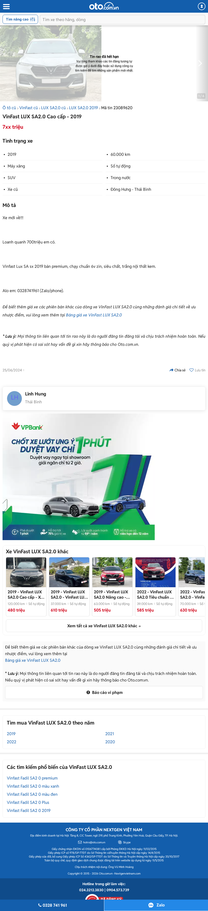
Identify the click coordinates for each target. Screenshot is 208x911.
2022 (11, 742)
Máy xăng (16, 166)
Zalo (161, 905)
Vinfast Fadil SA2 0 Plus (28, 802)
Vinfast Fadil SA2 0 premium (32, 778)
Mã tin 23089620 (116, 107)
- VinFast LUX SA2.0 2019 (69, 594)
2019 (12, 154)
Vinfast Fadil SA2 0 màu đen (32, 794)
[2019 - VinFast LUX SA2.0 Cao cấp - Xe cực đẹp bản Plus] (26, 572)
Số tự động (120, 166)
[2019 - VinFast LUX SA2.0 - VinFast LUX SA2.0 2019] (69, 572)
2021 (109, 733)
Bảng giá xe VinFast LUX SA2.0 (94, 315)
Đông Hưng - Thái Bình (131, 189)
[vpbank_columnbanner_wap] (79, 476)
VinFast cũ (28, 107)
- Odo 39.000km (154, 594)
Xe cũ (13, 189)
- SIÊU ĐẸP (111, 594)
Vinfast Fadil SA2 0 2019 (28, 810)
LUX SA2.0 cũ (53, 107)
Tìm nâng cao (17, 19)
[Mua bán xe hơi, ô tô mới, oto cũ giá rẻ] (104, 6)
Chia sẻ (180, 370)
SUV (11, 177)
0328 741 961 (55, 905)
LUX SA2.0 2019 (83, 107)
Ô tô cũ (9, 107)
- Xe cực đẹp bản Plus (25, 594)
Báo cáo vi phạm (107, 692)
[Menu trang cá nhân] (201, 6)
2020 (110, 742)
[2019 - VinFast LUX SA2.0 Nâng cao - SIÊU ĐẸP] (112, 572)
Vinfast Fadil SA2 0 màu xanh (33, 786)
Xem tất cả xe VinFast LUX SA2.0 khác (102, 626)
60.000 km (120, 154)
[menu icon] (6, 7)
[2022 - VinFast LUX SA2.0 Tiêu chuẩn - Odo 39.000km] (155, 572)
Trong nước (121, 177)
